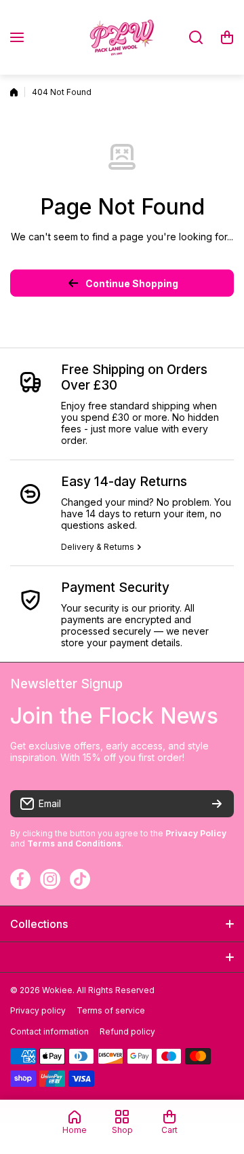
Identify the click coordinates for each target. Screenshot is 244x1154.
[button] (227, 37)
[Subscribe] (217, 803)
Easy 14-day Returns (124, 481)
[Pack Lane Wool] (122, 37)
